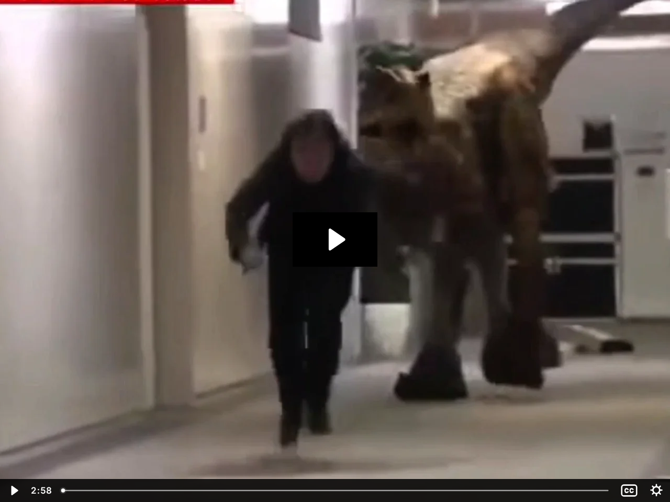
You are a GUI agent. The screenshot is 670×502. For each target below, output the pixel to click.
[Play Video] (13, 490)
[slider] (336, 490)
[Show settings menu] (656, 490)
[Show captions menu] (629, 490)
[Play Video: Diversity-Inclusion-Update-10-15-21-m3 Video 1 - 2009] (335, 239)
